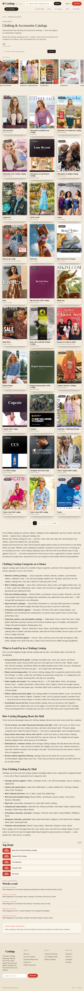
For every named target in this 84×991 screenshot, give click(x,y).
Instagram (68, 959)
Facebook (68, 954)
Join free (77, 3)
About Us (26, 954)
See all (80, 842)
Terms (73, 987)
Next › (55, 523)
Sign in (68, 3)
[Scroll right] (79, 73)
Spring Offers (76, 9)
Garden (67, 9)
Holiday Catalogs (50, 959)
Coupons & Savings (50, 954)
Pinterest (68, 962)
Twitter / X (68, 956)
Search (57, 3)
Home (4, 17)
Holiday (49, 9)
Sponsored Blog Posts (30, 959)
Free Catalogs (10, 9)
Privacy (79, 987)
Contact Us (27, 962)
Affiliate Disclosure (29, 965)
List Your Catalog (29, 956)
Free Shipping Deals (51, 956)
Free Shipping (58, 9)
